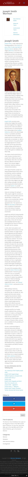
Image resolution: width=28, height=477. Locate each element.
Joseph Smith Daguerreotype (12, 374)
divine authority (11, 356)
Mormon (5, 437)
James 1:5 (13, 185)
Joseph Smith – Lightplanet (11, 384)
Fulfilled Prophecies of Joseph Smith (13, 376)
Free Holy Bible (12, 427)
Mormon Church (9, 49)
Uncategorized (6, 443)
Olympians (5, 439)
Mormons (11, 50)
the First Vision (11, 204)
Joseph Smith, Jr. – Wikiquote (12, 386)
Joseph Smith (8, 43)
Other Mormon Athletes (8, 441)
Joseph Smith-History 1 (10, 377)
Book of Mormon (15, 270)
